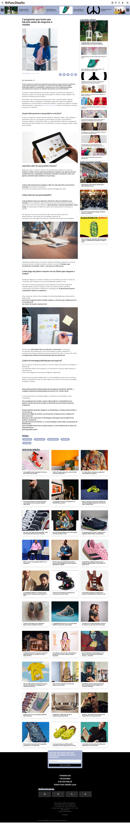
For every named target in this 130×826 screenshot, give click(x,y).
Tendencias (48, 3)
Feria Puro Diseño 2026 (82, 3)
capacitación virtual (49, 105)
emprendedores (52, 439)
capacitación (27, 439)
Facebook (116, 3)
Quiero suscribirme (65, 765)
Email (72, 74)
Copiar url (76, 74)
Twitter (119, 3)
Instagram (113, 3)
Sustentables (68, 3)
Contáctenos (65, 814)
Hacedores (58, 3)
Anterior (2, 10)
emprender (65, 439)
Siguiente (127, 10)
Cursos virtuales (39, 439)
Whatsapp (60, 74)
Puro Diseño (29, 80)
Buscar (127, 2)
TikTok (123, 3)
